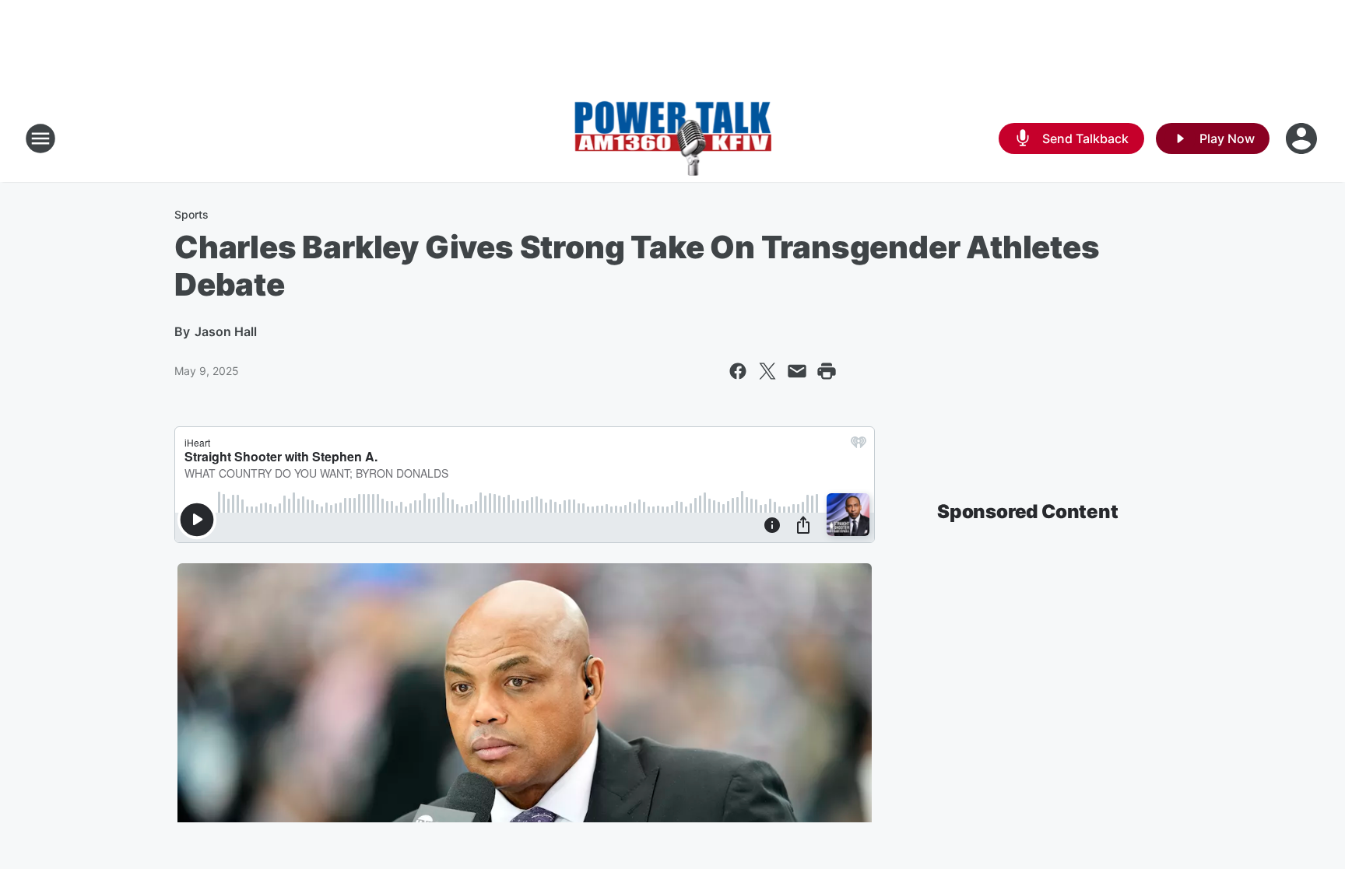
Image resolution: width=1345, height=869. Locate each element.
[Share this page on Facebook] (738, 371)
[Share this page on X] (767, 371)
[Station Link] (673, 138)
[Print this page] (827, 371)
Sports (191, 214)
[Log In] (1303, 138)
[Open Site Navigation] (40, 138)
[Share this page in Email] (797, 371)
